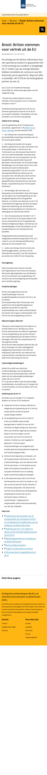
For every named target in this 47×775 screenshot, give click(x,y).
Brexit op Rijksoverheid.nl (16, 545)
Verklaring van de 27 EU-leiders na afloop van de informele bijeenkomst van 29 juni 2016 (20, 532)
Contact (4, 623)
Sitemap (5, 630)
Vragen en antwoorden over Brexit (19, 548)
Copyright (28, 627)
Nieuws (13, 20)
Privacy (27, 634)
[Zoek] (42, 29)
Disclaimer (29, 630)
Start (4, 20)
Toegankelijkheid (31, 637)
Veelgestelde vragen (9, 627)
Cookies (28, 623)
